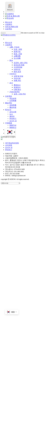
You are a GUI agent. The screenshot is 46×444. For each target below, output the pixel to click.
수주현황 (13, 269)
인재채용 (9, 301)
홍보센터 (9, 272)
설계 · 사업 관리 (21, 260)
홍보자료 (13, 279)
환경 (11, 212)
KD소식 (8, 282)
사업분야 (8, 24)
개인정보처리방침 (12, 143)
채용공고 (13, 307)
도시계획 (18, 209)
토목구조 (18, 199)
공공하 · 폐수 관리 (22, 215)
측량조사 (18, 247)
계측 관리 (18, 240)
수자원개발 (19, 221)
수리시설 (18, 237)
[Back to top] (1, 442)
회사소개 (8, 22)
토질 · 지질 (19, 202)
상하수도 (18, 225)
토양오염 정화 (20, 218)
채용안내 (13, 304)
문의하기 (8, 150)
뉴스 (11, 288)
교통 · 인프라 (15, 193)
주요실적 (13, 266)
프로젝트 (8, 29)
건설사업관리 (15, 256)
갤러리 (12, 292)
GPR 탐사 (18, 253)
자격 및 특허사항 (11, 27)
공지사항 (13, 285)
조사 (11, 244)
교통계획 (18, 205)
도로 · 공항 (19, 196)
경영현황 (13, 276)
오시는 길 (8, 147)
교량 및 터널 (19, 234)
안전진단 (13, 231)
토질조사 (18, 250)
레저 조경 (18, 228)
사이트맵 (8, 145)
